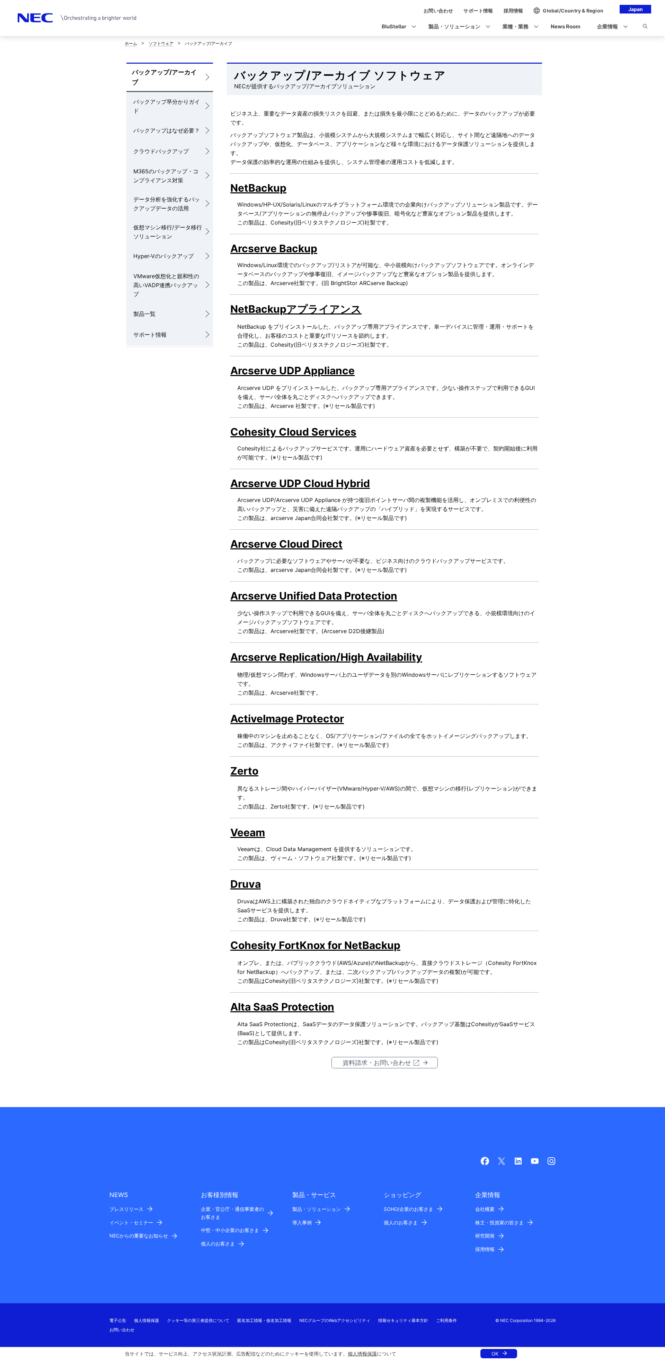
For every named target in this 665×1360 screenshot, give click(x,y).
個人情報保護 (362, 1354)
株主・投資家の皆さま (499, 1222)
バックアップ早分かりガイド (166, 106)
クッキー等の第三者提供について (198, 1320)
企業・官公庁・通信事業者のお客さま (232, 1213)
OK (494, 1354)
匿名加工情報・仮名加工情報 (264, 1320)
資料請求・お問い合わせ (377, 1062)
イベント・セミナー (131, 1222)
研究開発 (485, 1236)
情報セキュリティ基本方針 (403, 1320)
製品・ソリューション (316, 1209)
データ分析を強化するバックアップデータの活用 (166, 204)
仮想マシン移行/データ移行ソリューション (167, 232)
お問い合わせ (121, 1329)
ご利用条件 (446, 1320)
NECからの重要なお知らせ (138, 1236)
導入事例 (302, 1222)
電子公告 (117, 1320)
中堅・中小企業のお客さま (230, 1230)
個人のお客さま (218, 1244)
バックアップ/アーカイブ (164, 77)
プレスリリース (126, 1209)
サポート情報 (150, 334)
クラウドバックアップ (161, 151)
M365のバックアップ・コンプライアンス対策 (165, 176)
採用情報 (485, 1249)
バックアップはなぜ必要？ (166, 130)
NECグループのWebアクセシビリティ (334, 1320)
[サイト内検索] (645, 27)
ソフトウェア (161, 43)
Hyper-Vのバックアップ (163, 256)
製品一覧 (144, 313)
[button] (396, 27)
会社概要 (485, 1209)
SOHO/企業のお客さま (408, 1209)
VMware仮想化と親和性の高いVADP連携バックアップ (166, 285)
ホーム (131, 43)
